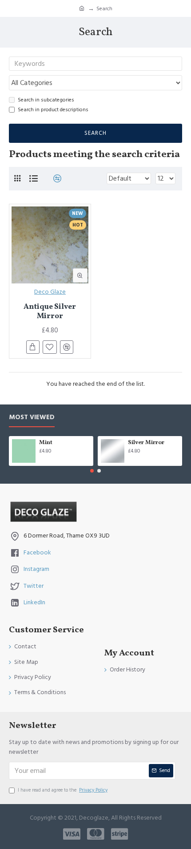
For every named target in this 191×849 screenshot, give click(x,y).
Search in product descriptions (53, 109)
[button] (92, 471)
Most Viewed (32, 417)
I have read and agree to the (62, 790)
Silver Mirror (146, 443)
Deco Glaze (50, 291)
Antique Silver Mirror (50, 312)
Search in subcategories (46, 100)
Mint (45, 443)
